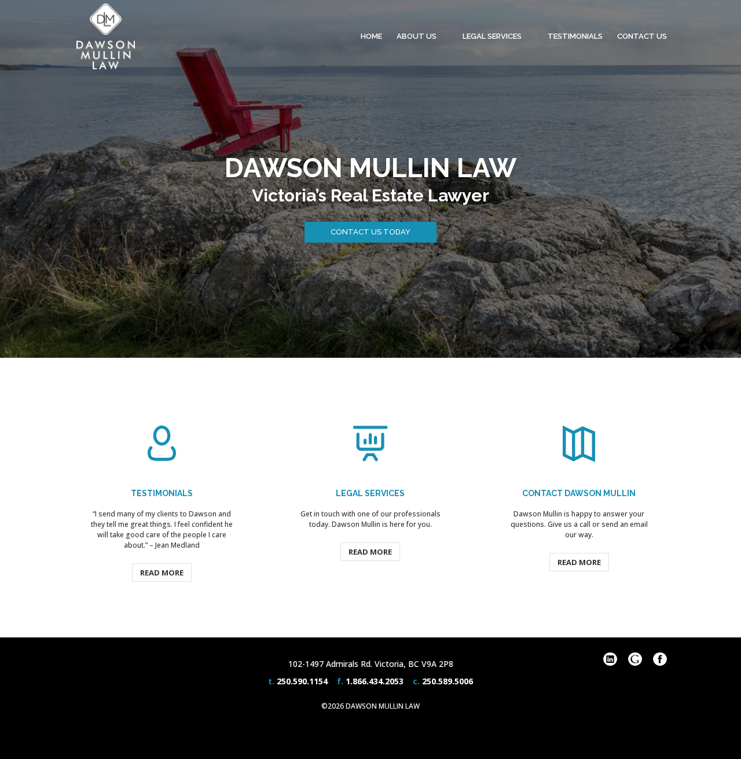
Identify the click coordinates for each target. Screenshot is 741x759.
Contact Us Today (370, 232)
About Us (416, 36)
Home (371, 36)
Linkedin (610, 659)
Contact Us (642, 36)
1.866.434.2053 (374, 681)
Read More (162, 572)
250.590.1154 (302, 681)
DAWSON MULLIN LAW (370, 168)
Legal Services (492, 36)
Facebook (660, 659)
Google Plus (635, 659)
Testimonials (575, 36)
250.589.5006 (447, 681)
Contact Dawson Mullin (579, 493)
